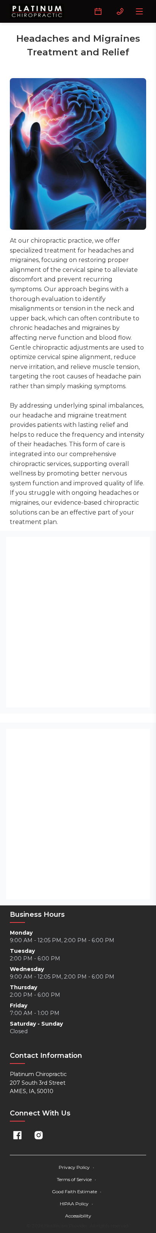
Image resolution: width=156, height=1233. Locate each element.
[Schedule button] (98, 11)
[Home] (37, 11)
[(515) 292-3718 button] (120, 11)
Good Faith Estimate (76, 1191)
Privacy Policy (76, 1167)
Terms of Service (76, 1179)
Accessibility (78, 1216)
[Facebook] (17, 1135)
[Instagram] (38, 1135)
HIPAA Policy (76, 1203)
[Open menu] (139, 11)
